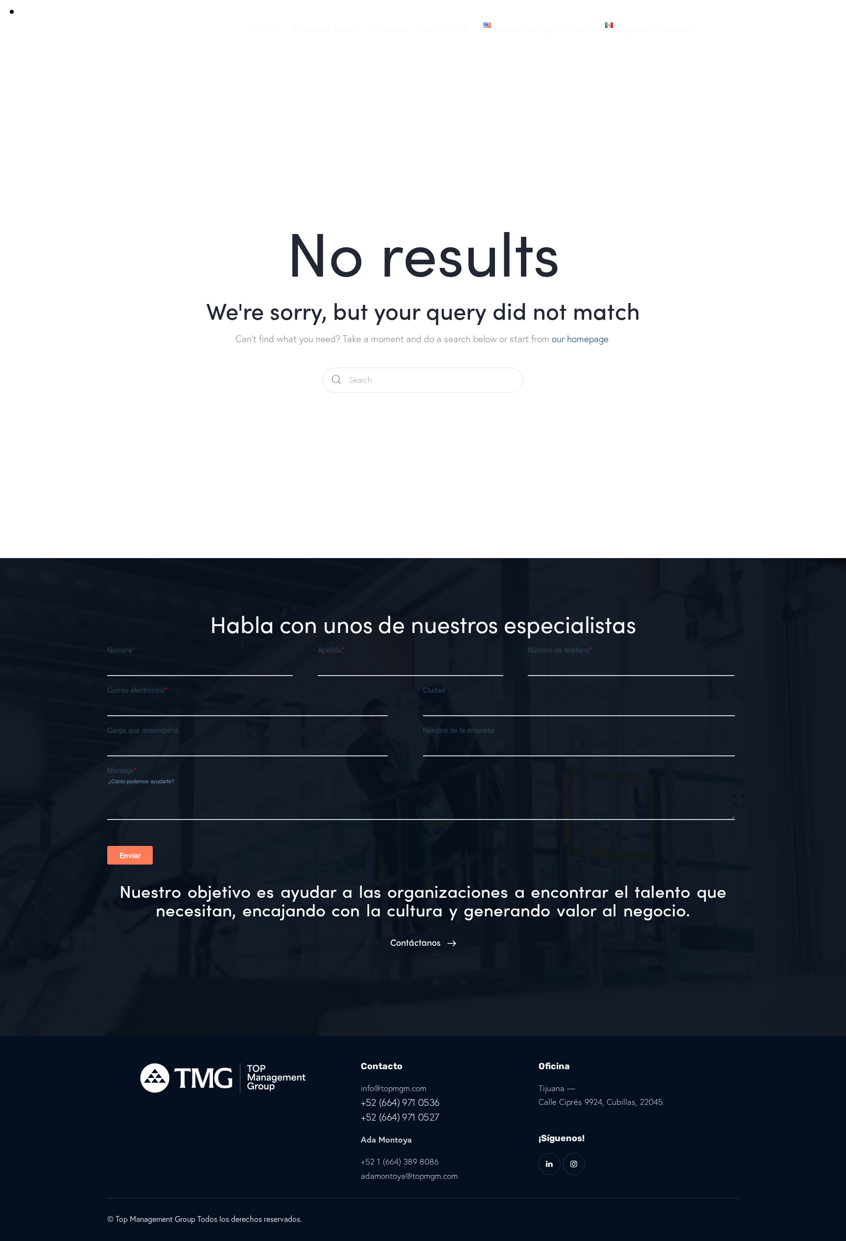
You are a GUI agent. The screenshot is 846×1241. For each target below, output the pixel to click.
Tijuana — (557, 1088)
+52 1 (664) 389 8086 (400, 1161)
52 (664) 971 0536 (403, 1102)
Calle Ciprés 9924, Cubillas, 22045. (602, 1101)
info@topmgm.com (393, 1088)
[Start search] (336, 380)
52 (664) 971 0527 (402, 1117)
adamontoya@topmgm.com (409, 1175)
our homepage (580, 338)
